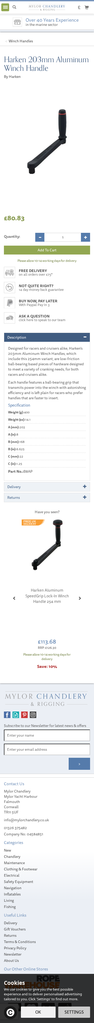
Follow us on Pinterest (24, 715)
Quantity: (12, 236)
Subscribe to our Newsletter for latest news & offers (45, 725)
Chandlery (12, 856)
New (7, 850)
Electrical (11, 875)
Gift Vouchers (15, 929)
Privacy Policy (15, 948)
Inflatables (12, 894)
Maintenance (14, 862)
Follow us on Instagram (33, 715)
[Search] (14, 7)
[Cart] (87, 7)
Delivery (10, 923)
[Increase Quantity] (85, 237)
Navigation (12, 888)
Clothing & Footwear (20, 869)
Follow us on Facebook (7, 715)
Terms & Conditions (20, 941)
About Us (11, 960)
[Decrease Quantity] (39, 237)
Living (9, 900)
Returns (10, 935)
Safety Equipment (18, 881)
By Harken (12, 76)
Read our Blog (16, 715)
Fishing (10, 906)
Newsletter (12, 954)
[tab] (47, 337)
